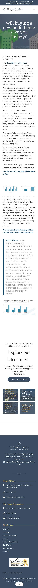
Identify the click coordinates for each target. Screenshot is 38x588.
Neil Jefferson (12, 240)
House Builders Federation (17, 63)
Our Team (6, 532)
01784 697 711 (13, 2)
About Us (6, 529)
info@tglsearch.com (13, 518)
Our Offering (7, 545)
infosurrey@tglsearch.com (15, 497)
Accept (19, 584)
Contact (6, 551)
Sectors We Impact (10, 536)
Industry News (8, 548)
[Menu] (34, 9)
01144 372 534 (25, 2)
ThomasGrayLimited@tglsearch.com (19, 3)
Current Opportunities (10, 542)
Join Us (5, 539)
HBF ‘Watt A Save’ (28, 171)
